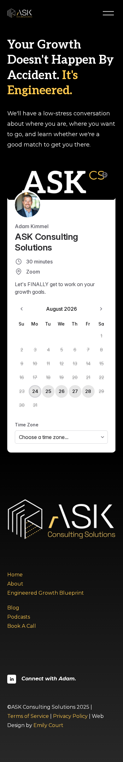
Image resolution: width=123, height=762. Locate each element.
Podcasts (18, 617)
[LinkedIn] (11, 679)
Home (15, 575)
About (15, 584)
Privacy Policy (70, 716)
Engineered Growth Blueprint (45, 593)
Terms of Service (28, 716)
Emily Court (48, 725)
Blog (13, 608)
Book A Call (21, 626)
